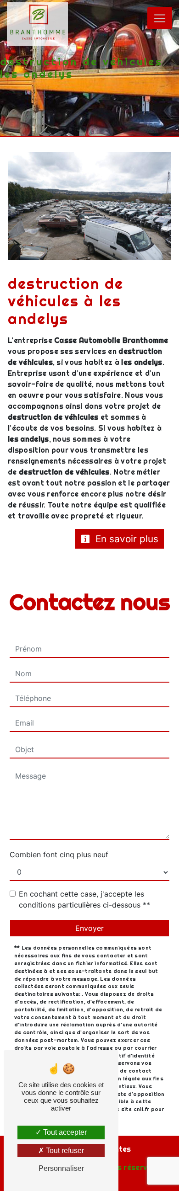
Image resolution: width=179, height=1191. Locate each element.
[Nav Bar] (159, 18)
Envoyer (89, 928)
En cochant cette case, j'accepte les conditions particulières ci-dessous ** (84, 899)
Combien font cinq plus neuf (59, 854)
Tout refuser (64, 1150)
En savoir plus (125, 539)
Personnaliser (61, 1168)
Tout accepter (64, 1132)
